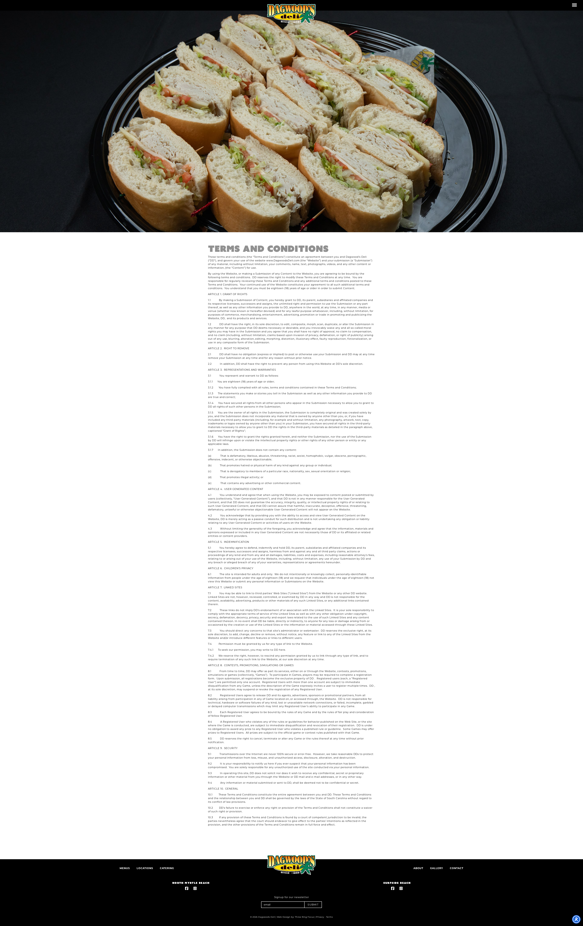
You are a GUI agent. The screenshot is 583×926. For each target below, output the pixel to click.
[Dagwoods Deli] (291, 865)
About (418, 868)
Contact (456, 868)
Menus (125, 868)
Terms (329, 917)
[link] (187, 888)
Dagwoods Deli (291, 14)
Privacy (320, 917)
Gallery (436, 868)
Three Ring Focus (304, 917)
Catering (167, 868)
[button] (574, 5)
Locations (145, 868)
